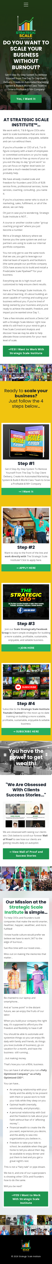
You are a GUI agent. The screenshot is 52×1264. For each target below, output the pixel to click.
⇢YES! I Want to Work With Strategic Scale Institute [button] (26, 351)
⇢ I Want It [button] (26, 491)
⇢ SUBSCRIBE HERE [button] (26, 731)
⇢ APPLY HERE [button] (26, 568)
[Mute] (46, 825)
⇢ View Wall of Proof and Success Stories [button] (26, 853)
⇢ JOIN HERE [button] (26, 647)
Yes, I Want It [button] (26, 99)
